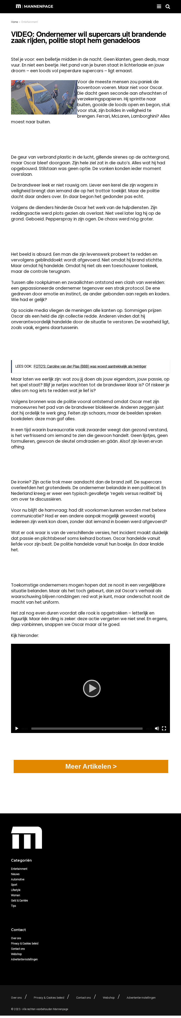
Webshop (16, 954)
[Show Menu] (159, 6)
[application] (90, 688)
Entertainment (29, 22)
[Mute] (157, 728)
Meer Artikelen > (91, 766)
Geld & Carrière (19, 900)
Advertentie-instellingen (24, 959)
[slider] (87, 728)
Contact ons (18, 948)
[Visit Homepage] (35, 6)
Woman (15, 895)
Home (14, 22)
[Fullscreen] (164, 728)
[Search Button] (168, 6)
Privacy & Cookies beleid (24, 943)
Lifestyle (15, 890)
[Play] (90, 688)
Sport (14, 884)
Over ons (16, 938)
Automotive (17, 879)
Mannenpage (60, 1009)
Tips (13, 905)
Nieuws (15, 874)
